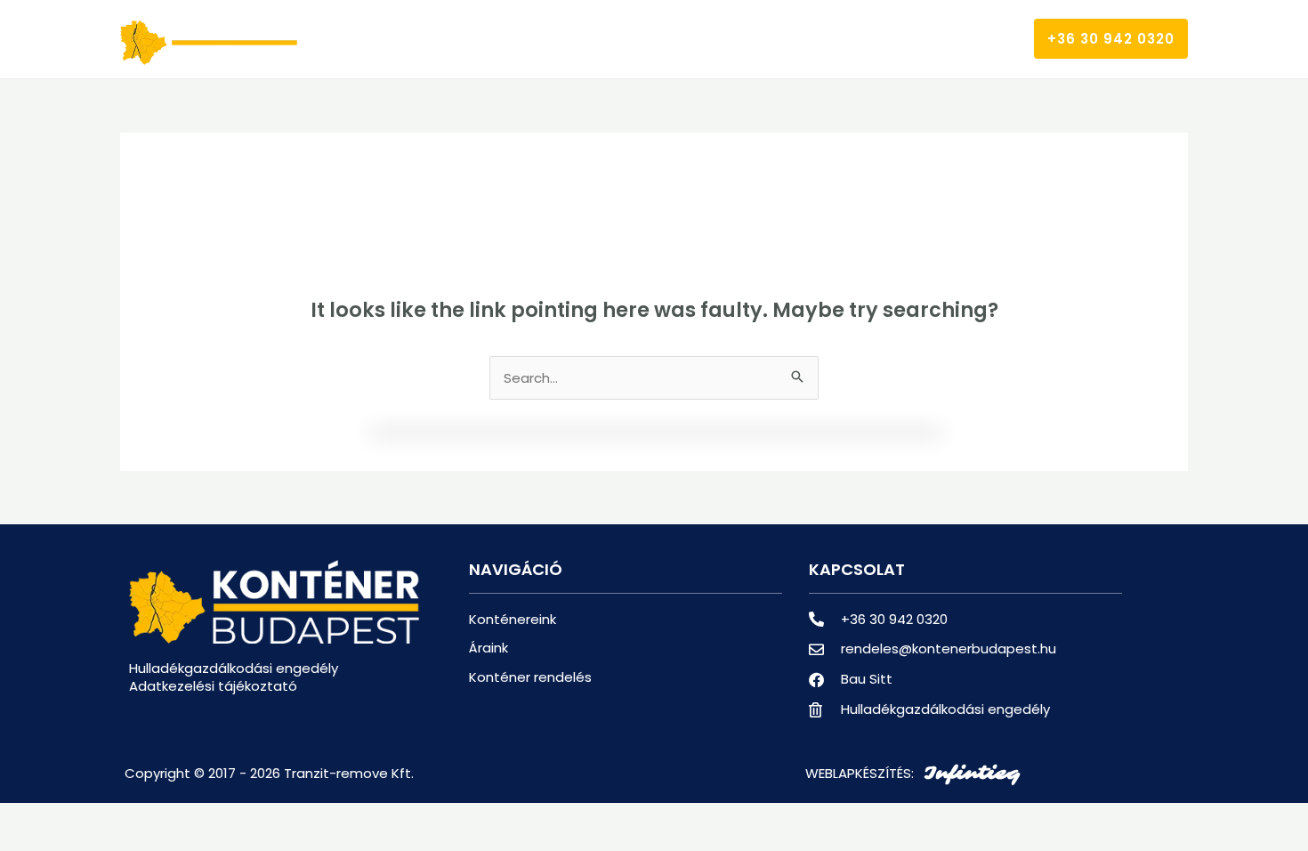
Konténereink (589, 38)
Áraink (691, 38)
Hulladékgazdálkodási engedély (233, 668)
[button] (1111, 39)
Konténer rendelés (814, 38)
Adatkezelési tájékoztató (213, 686)
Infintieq (972, 773)
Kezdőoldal (468, 38)
